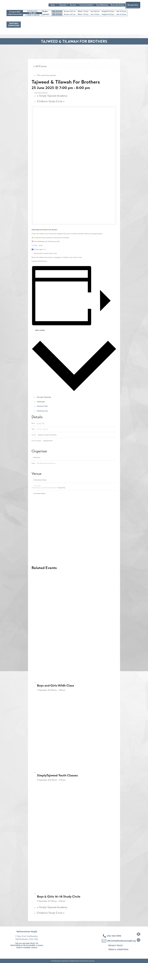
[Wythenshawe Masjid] (16, 5)
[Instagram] (138, 940)
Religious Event (48, 441)
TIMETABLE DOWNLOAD (13, 24)
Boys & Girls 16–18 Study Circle (58, 896)
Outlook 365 (42, 406)
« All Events (40, 66)
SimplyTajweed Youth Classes (57, 775)
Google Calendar (44, 397)
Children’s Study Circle (50, 101)
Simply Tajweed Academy (52, 95)
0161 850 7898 (114, 936)
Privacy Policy (115, 945)
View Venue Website (39, 493)
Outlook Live (42, 411)
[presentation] (77, 627)
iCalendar (41, 401)
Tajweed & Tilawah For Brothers (47, 435)
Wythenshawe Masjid (39, 480)
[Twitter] (138, 934)
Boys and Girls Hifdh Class (55, 685)
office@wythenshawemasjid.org (121, 940)
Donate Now (133, 5)
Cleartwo (92, 961)
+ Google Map (61, 488)
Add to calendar (40, 330)
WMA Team (36, 457)
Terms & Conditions (118, 949)
